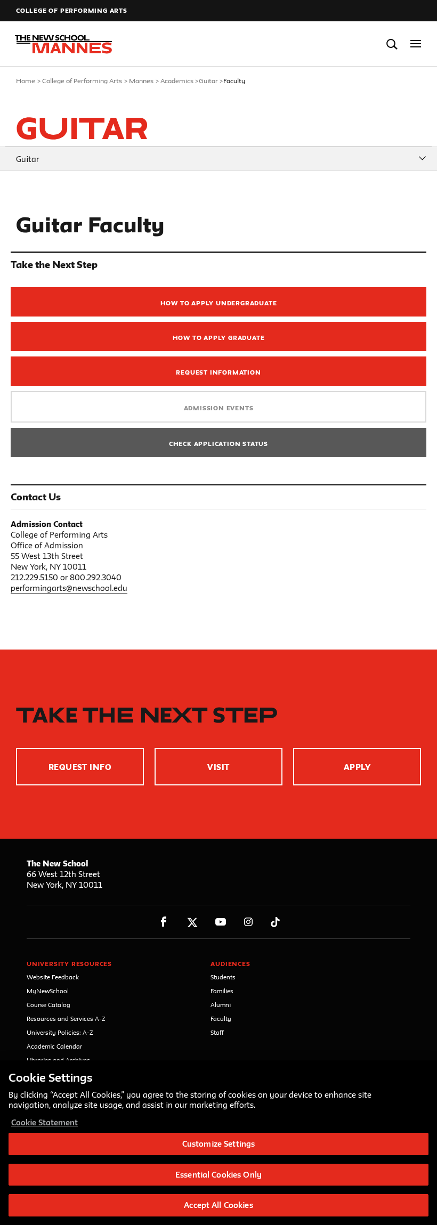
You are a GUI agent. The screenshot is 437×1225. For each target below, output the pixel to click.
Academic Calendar (54, 1046)
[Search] (392, 44)
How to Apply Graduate (219, 337)
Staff (217, 1032)
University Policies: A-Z (60, 1032)
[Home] (60, 44)
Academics (176, 80)
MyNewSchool (48, 990)
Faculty (221, 1018)
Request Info (80, 767)
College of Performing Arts (71, 10)
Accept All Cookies (218, 1205)
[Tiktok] (275, 922)
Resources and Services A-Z (66, 1018)
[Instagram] (248, 922)
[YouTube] (220, 922)
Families (222, 990)
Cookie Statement (44, 1122)
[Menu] (416, 44)
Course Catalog (48, 1004)
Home (25, 80)
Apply (357, 767)
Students (223, 976)
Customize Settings (218, 1143)
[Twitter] (192, 922)
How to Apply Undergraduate (218, 302)
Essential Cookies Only (218, 1174)
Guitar (208, 80)
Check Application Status (218, 443)
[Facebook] (164, 922)
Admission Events (219, 407)
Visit (218, 767)
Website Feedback (53, 976)
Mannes (141, 80)
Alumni (221, 1004)
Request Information (218, 372)
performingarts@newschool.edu (69, 588)
